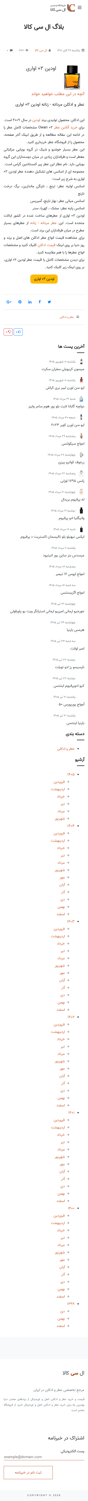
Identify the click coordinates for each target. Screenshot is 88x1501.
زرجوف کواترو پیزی (71, 462)
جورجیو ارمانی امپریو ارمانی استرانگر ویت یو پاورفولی (47, 611)
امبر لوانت (77, 648)
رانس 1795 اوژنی (72, 481)
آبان (62, 885)
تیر (63, 804)
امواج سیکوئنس (73, 444)
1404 (71, 826)
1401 (71, 1113)
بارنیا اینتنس (75, 723)
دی (62, 899)
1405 (71, 774)
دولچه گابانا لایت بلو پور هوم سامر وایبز (56, 406)
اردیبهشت (58, 789)
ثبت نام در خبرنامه (28, 1473)
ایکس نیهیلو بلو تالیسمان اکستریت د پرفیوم (52, 537)
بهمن (61, 907)
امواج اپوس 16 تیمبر (70, 574)
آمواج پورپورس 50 (71, 704)
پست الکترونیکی (72, 1451)
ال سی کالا (41, 50)
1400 (71, 1208)
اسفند (60, 914)
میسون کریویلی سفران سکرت (63, 369)
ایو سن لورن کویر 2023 (67, 425)
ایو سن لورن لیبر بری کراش (65, 388)
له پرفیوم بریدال (72, 499)
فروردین (59, 782)
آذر (63, 892)
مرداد (61, 811)
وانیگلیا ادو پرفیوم (71, 518)
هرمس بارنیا (75, 630)
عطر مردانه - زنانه (43, 223)
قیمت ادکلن (46, 245)
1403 (71, 922)
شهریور (60, 819)
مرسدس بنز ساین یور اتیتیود (63, 555)
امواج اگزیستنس (72, 593)
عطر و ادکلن (66, 749)
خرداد (61, 797)
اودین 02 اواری (41, 68)
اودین (36, 120)
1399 (71, 1304)
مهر (62, 877)
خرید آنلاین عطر (65, 127)
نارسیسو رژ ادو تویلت (69, 667)
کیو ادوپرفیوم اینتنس (69, 686)
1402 (71, 1017)
